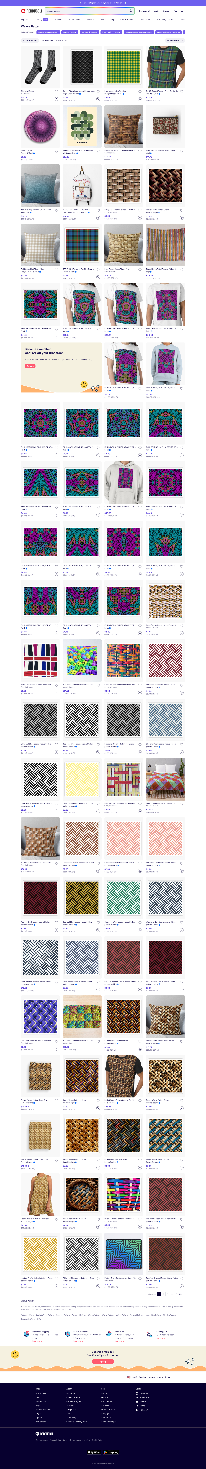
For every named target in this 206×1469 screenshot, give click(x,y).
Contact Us (106, 1417)
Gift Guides (41, 1393)
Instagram (144, 1393)
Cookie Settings (108, 1422)
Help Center (106, 1401)
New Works (41, 1401)
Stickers (58, 19)
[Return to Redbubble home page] (31, 11)
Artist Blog (71, 1417)
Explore (24, 19)
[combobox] (89, 11)
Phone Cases (74, 19)
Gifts (183, 19)
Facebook (144, 1397)
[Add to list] (56, 92)
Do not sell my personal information (76, 1440)
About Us (70, 1393)
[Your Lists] (176, 11)
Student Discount (43, 1409)
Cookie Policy (97, 1440)
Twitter (143, 1401)
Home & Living (107, 19)
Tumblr (143, 1405)
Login (38, 1413)
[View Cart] (182, 11)
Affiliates (70, 1405)
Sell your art (71, 1409)
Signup (39, 1417)
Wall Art (90, 19)
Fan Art (39, 1397)
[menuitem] (24, 19)
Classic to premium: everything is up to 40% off (103, 3)
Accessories (144, 19)
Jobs (68, 1413)
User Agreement (42, 1440)
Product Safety (108, 1409)
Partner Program (73, 1401)
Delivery (104, 1393)
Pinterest (144, 1410)
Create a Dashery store (76, 1421)
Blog (38, 1405)
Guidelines (105, 1405)
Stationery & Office (165, 19)
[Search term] (131, 11)
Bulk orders (41, 1421)
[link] (48, 32)
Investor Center (73, 1397)
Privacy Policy (55, 1440)
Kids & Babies (126, 19)
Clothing (41, 19)
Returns (104, 1397)
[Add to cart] (56, 99)
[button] (103, 3)
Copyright (105, 1413)
